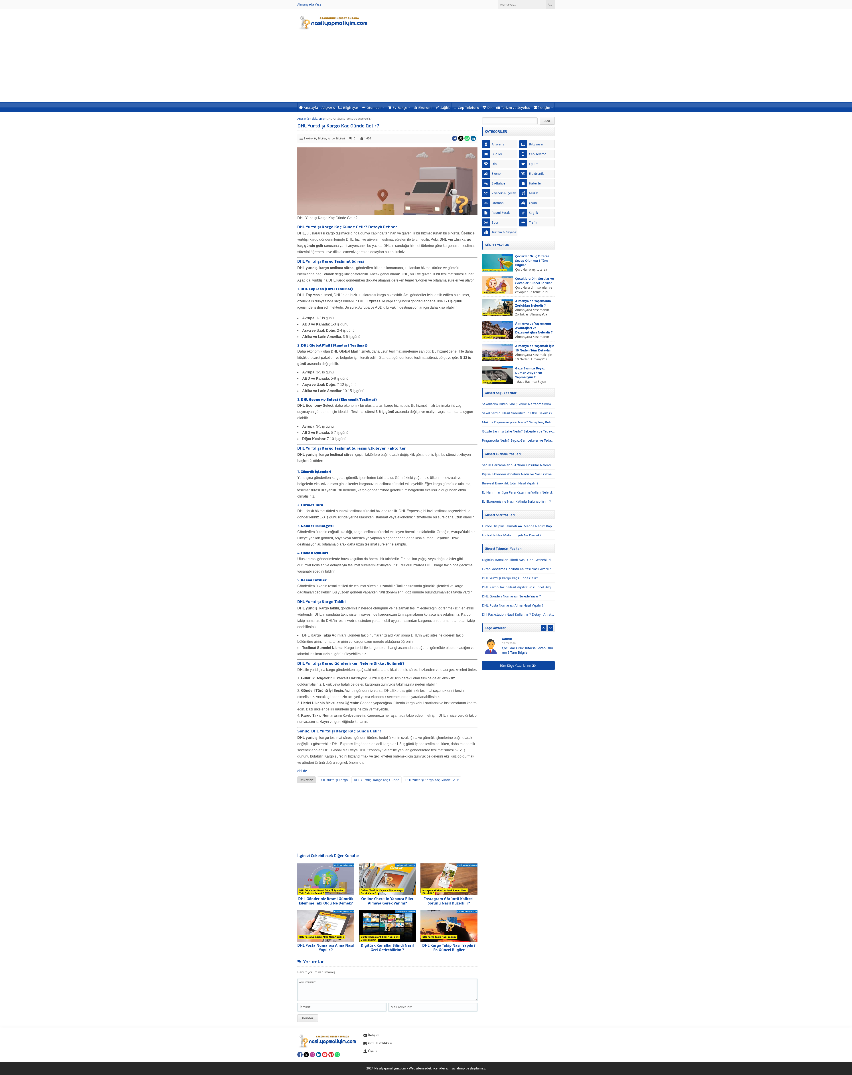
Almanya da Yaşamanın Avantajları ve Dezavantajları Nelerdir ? (534, 327)
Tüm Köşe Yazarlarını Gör (518, 665)
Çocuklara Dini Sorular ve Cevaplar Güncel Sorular (534, 280)
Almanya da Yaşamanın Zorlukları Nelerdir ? (533, 303)
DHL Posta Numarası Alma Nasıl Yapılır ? (325, 947)
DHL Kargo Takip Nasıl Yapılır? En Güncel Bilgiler (448, 947)
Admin (507, 639)
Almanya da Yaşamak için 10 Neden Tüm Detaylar (534, 348)
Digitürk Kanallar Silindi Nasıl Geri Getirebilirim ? (387, 947)
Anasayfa (303, 119)
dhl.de (302, 771)
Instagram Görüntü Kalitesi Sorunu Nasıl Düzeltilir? (448, 901)
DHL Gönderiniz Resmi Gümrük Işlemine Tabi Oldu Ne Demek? (325, 901)
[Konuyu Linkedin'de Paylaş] (473, 138)
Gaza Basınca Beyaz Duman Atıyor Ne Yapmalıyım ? (530, 372)
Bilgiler (322, 138)
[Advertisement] (426, 69)
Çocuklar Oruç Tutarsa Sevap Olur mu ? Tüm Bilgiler (532, 260)
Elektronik (318, 119)
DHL (315, 730)
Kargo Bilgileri (336, 138)
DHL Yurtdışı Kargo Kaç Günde (376, 780)
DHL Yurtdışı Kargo (334, 780)
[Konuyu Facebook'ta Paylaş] (454, 138)
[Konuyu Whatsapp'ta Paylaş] (467, 138)
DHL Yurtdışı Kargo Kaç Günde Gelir (432, 780)
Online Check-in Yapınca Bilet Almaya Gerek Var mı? (387, 901)
